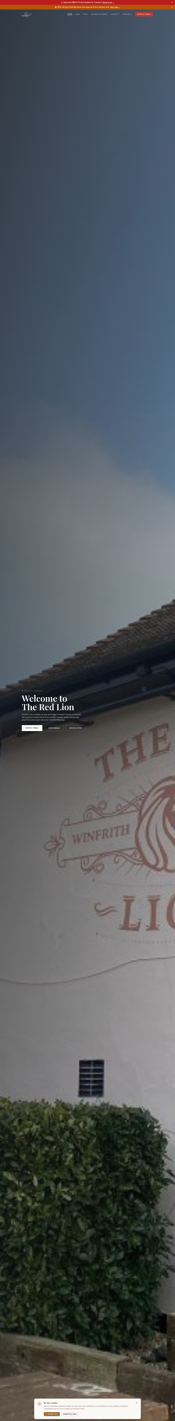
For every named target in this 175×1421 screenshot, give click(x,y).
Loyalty (115, 14)
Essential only (70, 1414)
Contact (127, 14)
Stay (85, 14)
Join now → (115, 7)
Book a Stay (76, 728)
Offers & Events (99, 14)
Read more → (108, 2)
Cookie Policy (79, 1409)
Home (69, 14)
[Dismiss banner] (172, 2)
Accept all (53, 1414)
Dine (78, 14)
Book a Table (144, 14)
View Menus (54, 728)
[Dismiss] (136, 1403)
